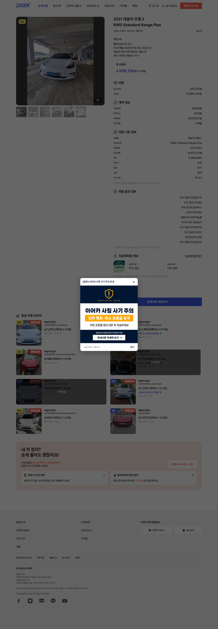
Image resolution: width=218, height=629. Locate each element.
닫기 (132, 347)
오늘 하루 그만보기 (92, 347)
